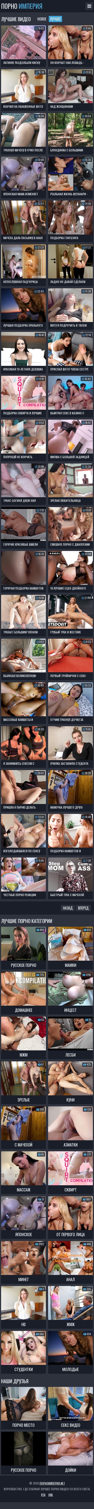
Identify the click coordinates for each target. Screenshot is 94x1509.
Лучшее (55, 19)
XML (50, 1494)
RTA (43, 1494)
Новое (41, 19)
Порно (21, 6)
